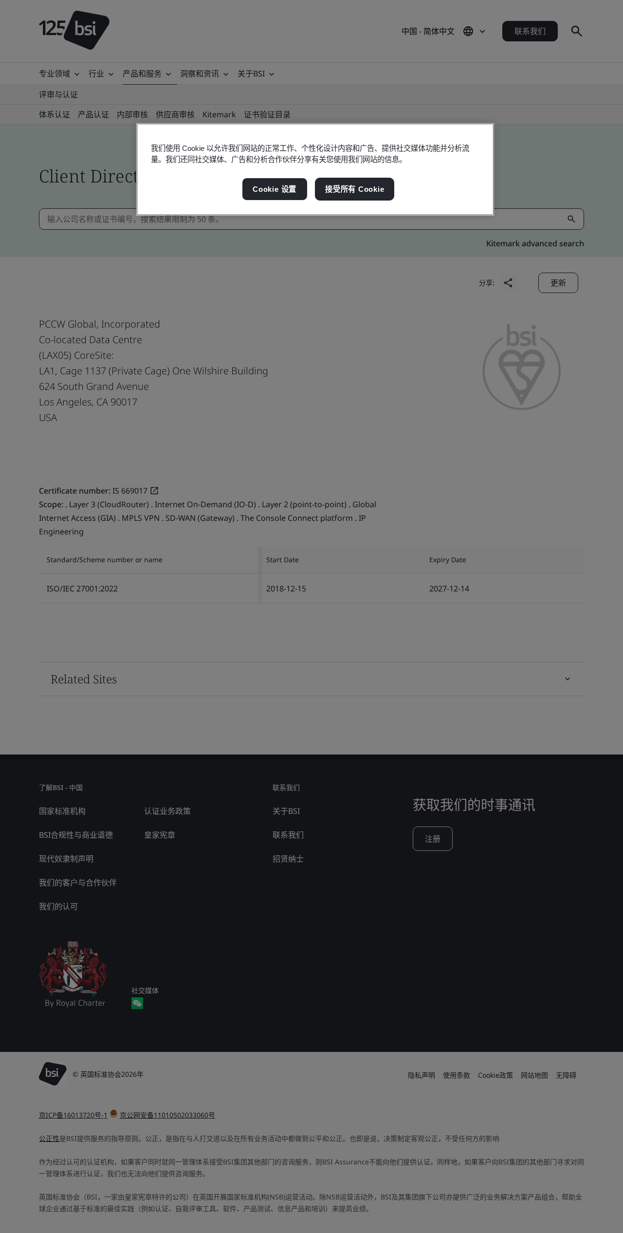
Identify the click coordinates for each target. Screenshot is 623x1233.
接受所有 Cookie (354, 189)
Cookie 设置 (274, 189)
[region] (315, 169)
